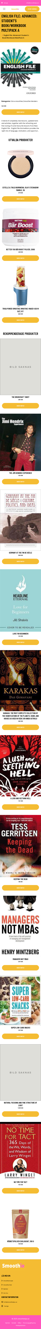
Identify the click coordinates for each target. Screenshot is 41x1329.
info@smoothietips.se (32, 3)
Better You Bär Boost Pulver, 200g (20, 249)
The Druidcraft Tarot (20, 397)
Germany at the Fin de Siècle (20, 552)
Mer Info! (20, 112)
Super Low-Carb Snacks (20, 1027)
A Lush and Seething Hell (20, 798)
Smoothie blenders (30, 101)
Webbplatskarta (20, 1325)
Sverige (6, 3)
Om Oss (5, 1293)
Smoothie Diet (7, 1285)
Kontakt (14, 1323)
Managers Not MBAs (20, 959)
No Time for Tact (20, 1182)
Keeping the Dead (20, 879)
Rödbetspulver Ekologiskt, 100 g (20, 1241)
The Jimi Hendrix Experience (20, 473)
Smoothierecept (8, 1281)
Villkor (19, 1323)
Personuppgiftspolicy (29, 1323)
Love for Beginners (20, 633)
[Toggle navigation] (4, 9)
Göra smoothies (17, 101)
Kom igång (32, 9)
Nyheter (5, 1289)
